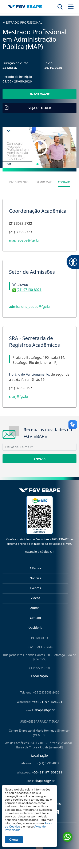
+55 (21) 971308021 (47, 701)
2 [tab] (42, 164)
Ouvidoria (35, 628)
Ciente (14, 839)
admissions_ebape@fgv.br (30, 306)
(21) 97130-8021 (29, 289)
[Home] (25, 6)
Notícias (35, 578)
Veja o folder (39, 108)
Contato (35, 618)
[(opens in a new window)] (39, 147)
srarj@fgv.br (19, 396)
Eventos (35, 588)
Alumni (35, 608)
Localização (39, 676)
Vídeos (35, 598)
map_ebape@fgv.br (24, 240)
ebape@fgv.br (45, 710)
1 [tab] (37, 164)
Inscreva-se (40, 94)
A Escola (35, 568)
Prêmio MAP (43, 182)
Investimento (18, 182)
